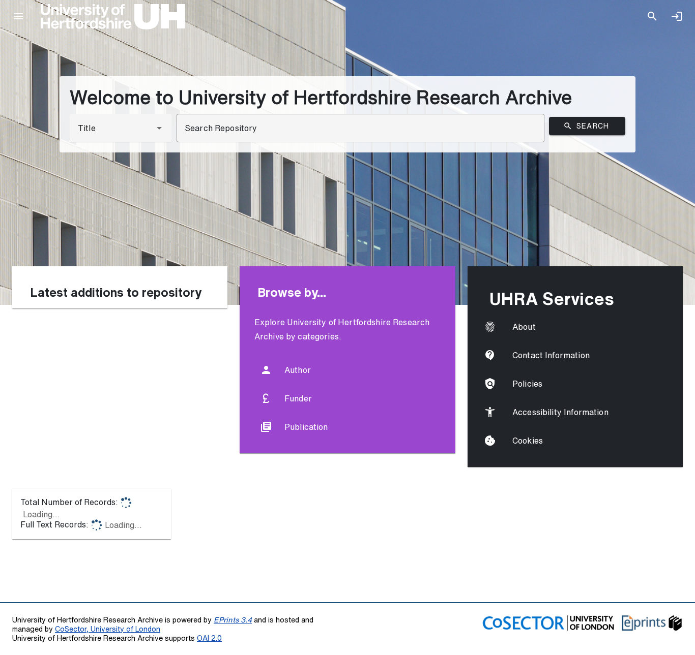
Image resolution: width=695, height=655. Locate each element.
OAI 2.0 (209, 638)
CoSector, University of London (107, 629)
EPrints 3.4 (233, 619)
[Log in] (676, 16)
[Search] (652, 16)
